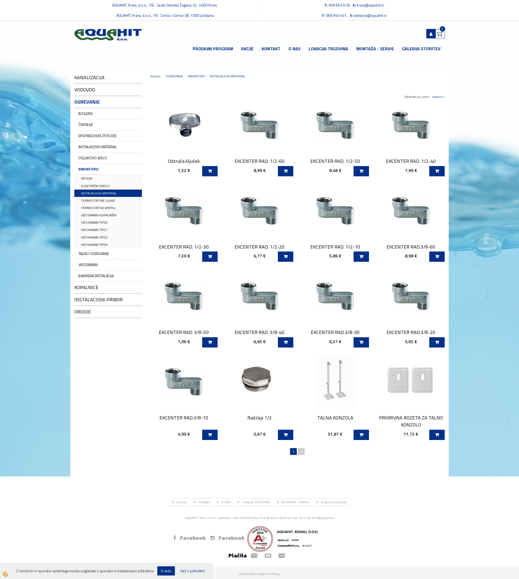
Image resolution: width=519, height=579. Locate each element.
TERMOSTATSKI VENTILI (98, 207)
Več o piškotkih (192, 571)
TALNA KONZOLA (335, 417)
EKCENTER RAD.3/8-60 (411, 246)
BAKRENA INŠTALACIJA (96, 276)
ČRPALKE (85, 124)
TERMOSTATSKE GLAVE (98, 200)
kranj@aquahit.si (370, 5)
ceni (424, 96)
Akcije (247, 48)
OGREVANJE (174, 76)
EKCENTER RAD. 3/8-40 (259, 332)
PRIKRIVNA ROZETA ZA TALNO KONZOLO (411, 421)
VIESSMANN (88, 264)
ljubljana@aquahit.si (370, 15)
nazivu (437, 96)
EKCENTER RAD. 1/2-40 (411, 161)
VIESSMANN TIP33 (94, 244)
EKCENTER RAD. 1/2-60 (259, 161)
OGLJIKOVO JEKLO (92, 158)
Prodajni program (213, 48)
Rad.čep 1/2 (259, 417)
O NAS (294, 48)
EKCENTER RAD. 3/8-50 (184, 332)
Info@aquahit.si (322, 517)
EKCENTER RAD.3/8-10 (183, 417)
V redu (166, 571)
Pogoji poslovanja (333, 502)
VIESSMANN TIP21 (94, 229)
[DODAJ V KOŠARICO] (210, 171)
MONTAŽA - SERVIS (375, 48)
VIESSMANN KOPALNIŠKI (99, 215)
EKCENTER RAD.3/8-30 (335, 332)
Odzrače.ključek (184, 161)
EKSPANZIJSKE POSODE (97, 135)
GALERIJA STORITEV (421, 48)
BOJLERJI (85, 113)
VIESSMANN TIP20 (94, 222)
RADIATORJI (88, 169)
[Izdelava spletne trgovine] (275, 574)
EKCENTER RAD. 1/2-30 (184, 246)
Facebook (193, 538)
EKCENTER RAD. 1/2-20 (259, 246)
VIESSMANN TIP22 (94, 237)
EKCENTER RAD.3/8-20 (411, 332)
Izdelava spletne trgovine (254, 574)
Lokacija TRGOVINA (328, 48)
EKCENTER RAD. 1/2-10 (335, 246)
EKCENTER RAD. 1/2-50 (335, 161)
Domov (155, 76)
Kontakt (271, 48)
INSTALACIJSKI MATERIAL (97, 147)
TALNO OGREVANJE (93, 253)
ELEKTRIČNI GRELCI (95, 185)
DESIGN (86, 178)
